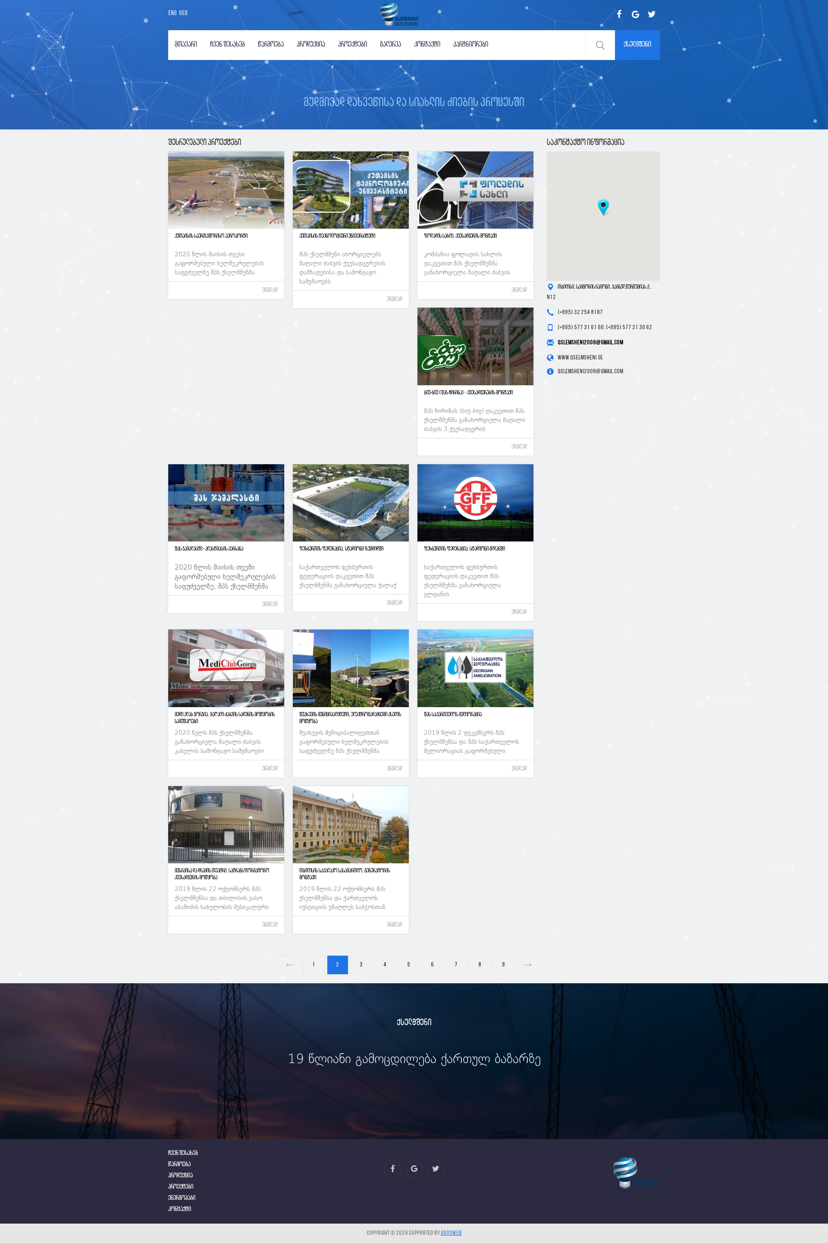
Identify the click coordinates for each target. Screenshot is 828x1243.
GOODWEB (451, 1233)
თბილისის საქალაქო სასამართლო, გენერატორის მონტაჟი (344, 874)
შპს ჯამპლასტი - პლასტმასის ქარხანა (209, 549)
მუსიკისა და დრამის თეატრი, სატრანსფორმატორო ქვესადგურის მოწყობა (222, 874)
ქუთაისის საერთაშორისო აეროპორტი (211, 236)
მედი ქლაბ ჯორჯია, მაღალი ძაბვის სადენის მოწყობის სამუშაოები (225, 718)
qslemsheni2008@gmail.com (590, 343)
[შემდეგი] (528, 965)
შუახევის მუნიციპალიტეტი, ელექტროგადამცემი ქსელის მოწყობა (350, 718)
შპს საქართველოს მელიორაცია (453, 714)
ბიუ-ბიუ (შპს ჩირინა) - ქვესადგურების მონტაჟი (468, 393)
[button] (603, 207)
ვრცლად (270, 290)
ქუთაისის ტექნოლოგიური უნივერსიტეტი (337, 236)
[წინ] (290, 965)
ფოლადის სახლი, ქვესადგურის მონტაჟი (460, 236)
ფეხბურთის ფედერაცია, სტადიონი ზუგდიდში (341, 549)
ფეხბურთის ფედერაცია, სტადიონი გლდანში (464, 549)
